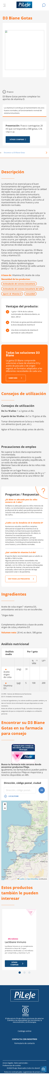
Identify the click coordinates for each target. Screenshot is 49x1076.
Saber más (13, 378)
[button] (43, 152)
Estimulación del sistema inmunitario (19, 284)
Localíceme (13, 796)
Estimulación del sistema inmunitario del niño (22, 289)
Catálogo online (24, 1031)
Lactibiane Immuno (15, 942)
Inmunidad (30, 294)
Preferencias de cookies (12, 1065)
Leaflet (21, 879)
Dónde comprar (14, 963)
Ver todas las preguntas (19, 579)
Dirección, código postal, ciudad (22, 783)
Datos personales (21, 1063)
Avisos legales (8, 1063)
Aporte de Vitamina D (12, 294)
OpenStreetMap (32, 879)
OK (42, 790)
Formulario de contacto (24, 1043)
